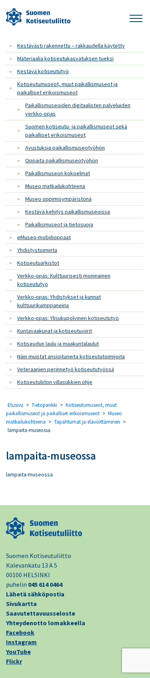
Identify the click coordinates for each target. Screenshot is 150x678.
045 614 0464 (45, 584)
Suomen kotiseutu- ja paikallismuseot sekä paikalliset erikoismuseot (76, 130)
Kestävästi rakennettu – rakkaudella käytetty (71, 45)
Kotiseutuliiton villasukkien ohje (54, 382)
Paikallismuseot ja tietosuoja (59, 224)
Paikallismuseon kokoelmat (57, 173)
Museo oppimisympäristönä (58, 198)
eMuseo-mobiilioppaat (44, 237)
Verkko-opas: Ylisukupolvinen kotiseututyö (68, 318)
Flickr (14, 661)
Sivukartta (21, 604)
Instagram (21, 642)
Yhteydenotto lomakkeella (45, 623)
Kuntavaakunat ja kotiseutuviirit (54, 330)
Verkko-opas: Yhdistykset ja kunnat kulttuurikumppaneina (59, 301)
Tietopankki (44, 405)
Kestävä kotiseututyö (43, 71)
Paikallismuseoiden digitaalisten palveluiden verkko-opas (77, 109)
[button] (136, 17)
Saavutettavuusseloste (40, 613)
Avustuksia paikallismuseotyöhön (65, 147)
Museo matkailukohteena (55, 186)
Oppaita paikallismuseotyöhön (61, 160)
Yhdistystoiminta (37, 250)
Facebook (20, 632)
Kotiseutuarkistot (38, 262)
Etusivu (15, 405)
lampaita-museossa (51, 455)
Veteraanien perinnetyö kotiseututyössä (65, 369)
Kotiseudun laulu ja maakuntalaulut (58, 343)
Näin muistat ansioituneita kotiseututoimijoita (71, 356)
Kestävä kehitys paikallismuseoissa (67, 211)
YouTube (18, 652)
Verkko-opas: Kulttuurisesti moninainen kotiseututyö (63, 280)
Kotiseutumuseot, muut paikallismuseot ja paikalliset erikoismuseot (67, 88)
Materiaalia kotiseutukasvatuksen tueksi (65, 58)
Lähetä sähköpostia (35, 594)
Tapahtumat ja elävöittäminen (87, 421)
